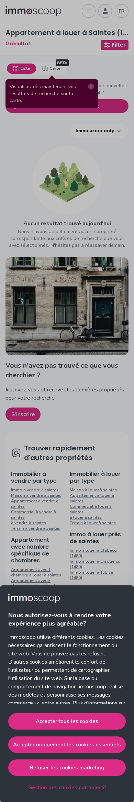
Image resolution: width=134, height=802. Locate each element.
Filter (119, 45)
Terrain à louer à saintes (93, 523)
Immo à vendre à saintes (34, 490)
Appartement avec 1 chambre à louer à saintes (36, 572)
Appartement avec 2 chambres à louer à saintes (37, 583)
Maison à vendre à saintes (36, 495)
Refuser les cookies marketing (67, 767)
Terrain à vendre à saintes (35, 528)
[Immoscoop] (33, 11)
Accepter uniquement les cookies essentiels (67, 744)
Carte (54, 68)
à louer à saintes (86, 517)
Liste (25, 68)
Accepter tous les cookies (67, 721)
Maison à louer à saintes (93, 490)
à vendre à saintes (28, 523)
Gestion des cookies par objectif (67, 787)
